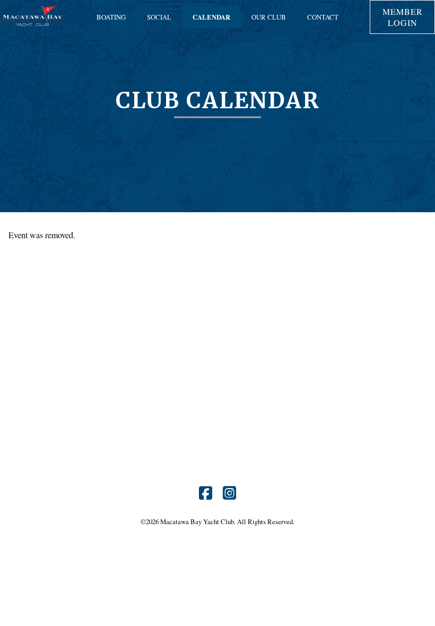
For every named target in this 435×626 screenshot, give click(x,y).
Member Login (402, 17)
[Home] (32, 24)
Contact (322, 17)
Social (159, 17)
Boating (111, 17)
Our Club (268, 17)
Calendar (211, 17)
